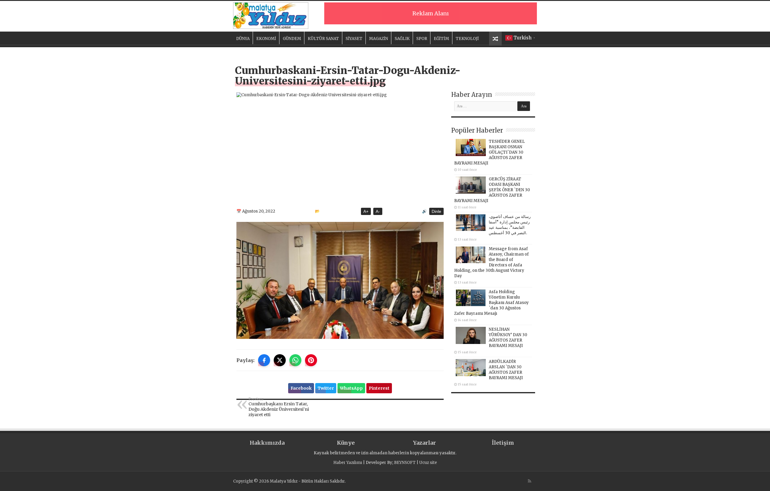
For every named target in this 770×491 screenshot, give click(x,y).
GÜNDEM (292, 38)
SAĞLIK (402, 38)
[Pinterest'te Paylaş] (311, 360)
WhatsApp (351, 388)
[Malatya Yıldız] (270, 15)
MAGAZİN (378, 38)
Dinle (436, 211)
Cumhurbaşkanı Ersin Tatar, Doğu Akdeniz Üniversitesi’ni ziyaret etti (278, 407)
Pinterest (379, 388)
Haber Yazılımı (347, 462)
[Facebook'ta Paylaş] (264, 360)
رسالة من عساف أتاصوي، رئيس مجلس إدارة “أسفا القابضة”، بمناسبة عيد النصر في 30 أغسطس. (510, 224)
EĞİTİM (441, 38)
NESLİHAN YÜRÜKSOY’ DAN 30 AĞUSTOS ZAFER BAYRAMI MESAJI (508, 337)
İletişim (503, 442)
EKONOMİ (266, 38)
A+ (365, 211)
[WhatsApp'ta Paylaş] (295, 360)
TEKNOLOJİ (467, 38)
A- (378, 211)
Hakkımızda (267, 442)
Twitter (326, 388)
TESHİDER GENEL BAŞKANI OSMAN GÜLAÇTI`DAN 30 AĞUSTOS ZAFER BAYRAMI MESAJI (489, 152)
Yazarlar (424, 442)
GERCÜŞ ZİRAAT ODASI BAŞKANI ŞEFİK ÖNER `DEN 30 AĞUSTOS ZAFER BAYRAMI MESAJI (492, 189)
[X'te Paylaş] (280, 360)
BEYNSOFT (405, 462)
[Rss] (529, 481)
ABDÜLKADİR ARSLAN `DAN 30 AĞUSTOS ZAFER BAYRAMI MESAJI (506, 369)
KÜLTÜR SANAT (323, 38)
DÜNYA (243, 38)
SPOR (421, 38)
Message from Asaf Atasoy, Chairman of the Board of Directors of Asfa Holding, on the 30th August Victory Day (491, 262)
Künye (346, 442)
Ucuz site (428, 462)
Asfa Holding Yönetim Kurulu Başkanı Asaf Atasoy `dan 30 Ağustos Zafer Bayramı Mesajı (491, 302)
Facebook (301, 388)
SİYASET (354, 38)
